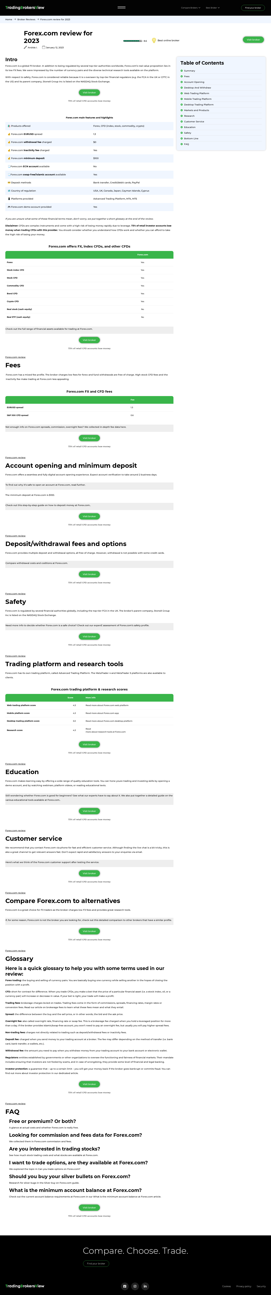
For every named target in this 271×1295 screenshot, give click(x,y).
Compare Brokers (189, 8)
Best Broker (211, 8)
